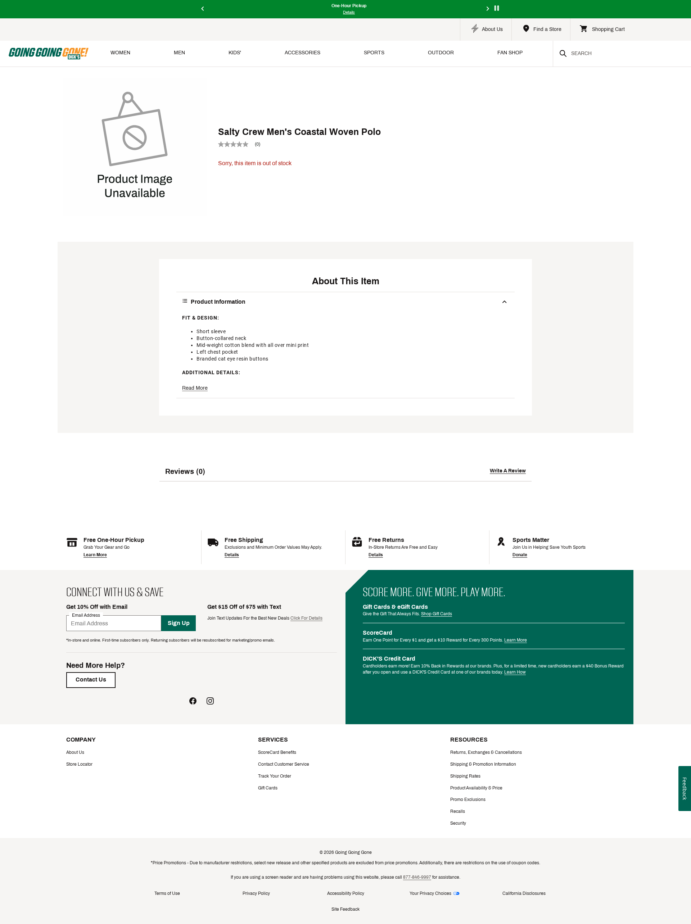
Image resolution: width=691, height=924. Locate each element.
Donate (519, 554)
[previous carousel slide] (203, 9)
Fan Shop (510, 52)
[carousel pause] (496, 8)
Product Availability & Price (476, 788)
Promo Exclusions (467, 799)
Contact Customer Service (283, 764)
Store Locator (79, 764)
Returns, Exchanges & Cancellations (486, 752)
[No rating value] (236, 144)
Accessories (302, 52)
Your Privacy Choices (430, 893)
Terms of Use (167, 893)
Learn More (95, 554)
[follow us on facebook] (193, 702)
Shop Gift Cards (436, 613)
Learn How (515, 672)
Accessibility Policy (345, 893)
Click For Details (306, 618)
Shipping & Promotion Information (483, 764)
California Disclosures (524, 893)
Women (120, 52)
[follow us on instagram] (210, 702)
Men (179, 52)
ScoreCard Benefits (277, 752)
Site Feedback (345, 909)
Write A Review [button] (508, 471)
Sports (374, 52)
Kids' (235, 52)
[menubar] (321, 53)
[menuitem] (120, 53)
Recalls (457, 811)
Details (232, 554)
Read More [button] (195, 388)
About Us (75, 752)
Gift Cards (267, 788)
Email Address (86, 615)
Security (458, 823)
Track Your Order (274, 776)
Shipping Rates (465, 776)
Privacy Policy (256, 893)
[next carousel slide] (488, 9)
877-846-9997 (417, 877)
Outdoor (441, 52)
